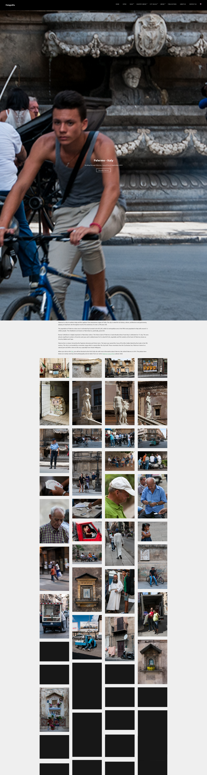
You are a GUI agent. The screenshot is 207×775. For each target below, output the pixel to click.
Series (162, 4)
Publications (172, 4)
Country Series (141, 4)
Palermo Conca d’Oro (108, 353)
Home (117, 4)
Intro (124, 4)
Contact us (192, 4)
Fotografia (10, 5)
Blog (131, 4)
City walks (153, 4)
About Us (183, 4)
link (72, 351)
